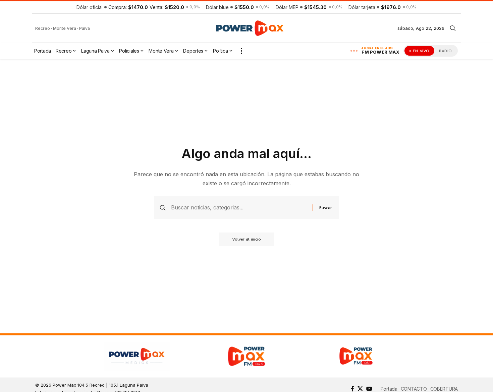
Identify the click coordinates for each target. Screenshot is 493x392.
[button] (452, 28)
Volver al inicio (246, 239)
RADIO (445, 50)
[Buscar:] (239, 207)
